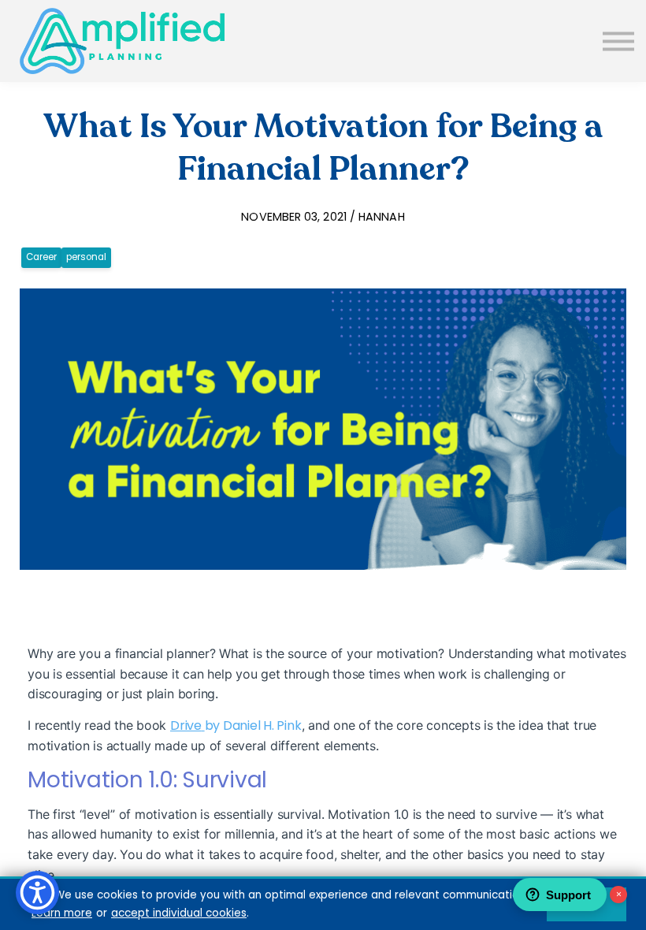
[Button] (618, 40)
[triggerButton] (37, 892)
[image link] (122, 41)
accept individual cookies (179, 913)
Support (568, 895)
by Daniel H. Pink (253, 725)
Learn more (62, 913)
